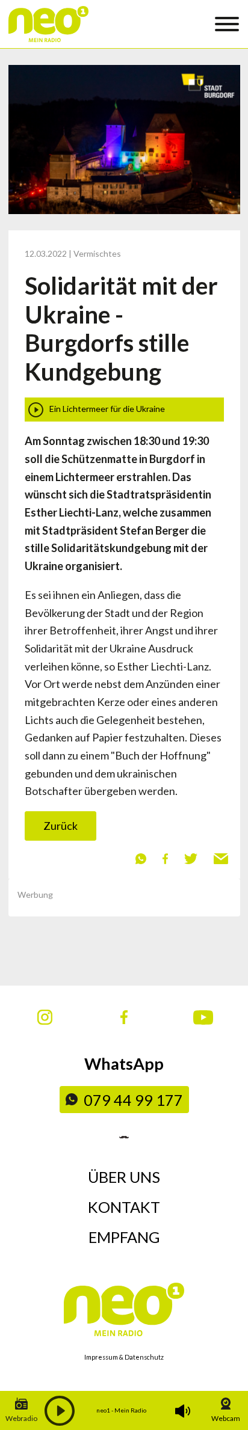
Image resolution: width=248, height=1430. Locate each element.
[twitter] (190, 857)
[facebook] (165, 857)
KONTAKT (124, 1207)
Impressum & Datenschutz (124, 1357)
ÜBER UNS (124, 1177)
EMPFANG (124, 1237)
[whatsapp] (140, 857)
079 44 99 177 (133, 1100)
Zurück (60, 825)
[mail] (220, 857)
